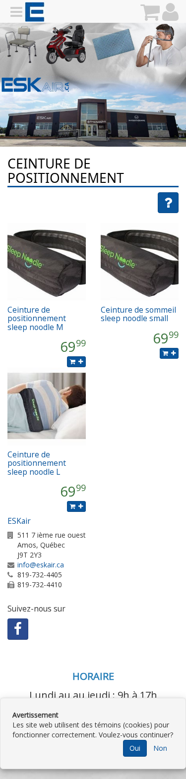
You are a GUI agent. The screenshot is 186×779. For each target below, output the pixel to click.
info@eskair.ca (40, 564)
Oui (134, 748)
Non (160, 748)
